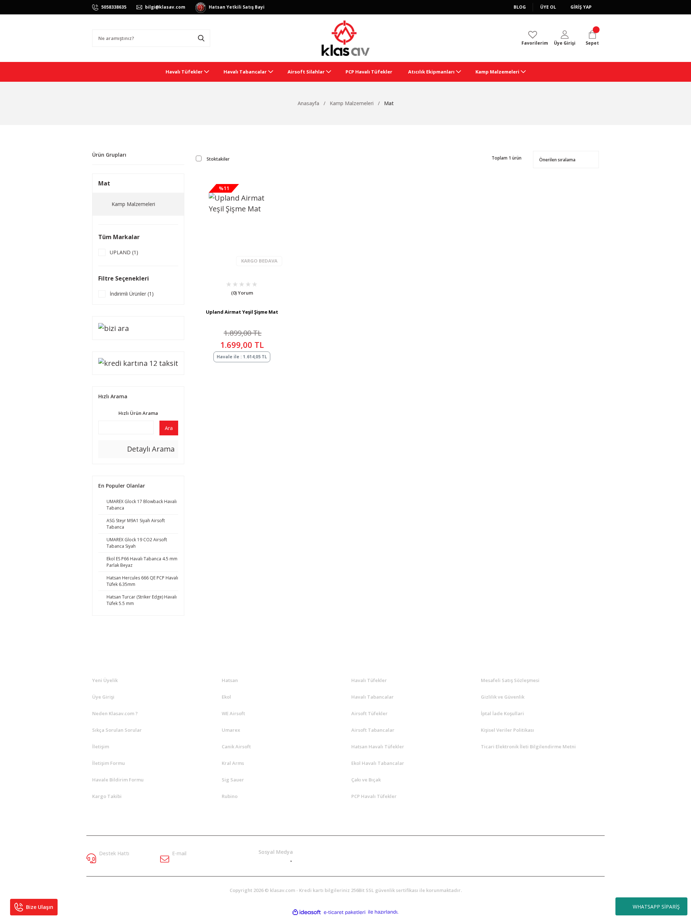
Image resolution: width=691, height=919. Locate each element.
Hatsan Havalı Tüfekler (377, 746)
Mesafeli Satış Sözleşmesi (510, 680)
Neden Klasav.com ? (115, 713)
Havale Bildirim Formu (118, 779)
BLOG (520, 7)
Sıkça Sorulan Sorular (117, 730)
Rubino (230, 796)
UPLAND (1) (124, 252)
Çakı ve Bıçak (366, 779)
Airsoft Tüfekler (369, 713)
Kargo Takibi (107, 796)
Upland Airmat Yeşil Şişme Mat (242, 312)
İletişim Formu (108, 763)
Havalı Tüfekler (369, 680)
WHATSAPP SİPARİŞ (656, 906)
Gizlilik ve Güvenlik (502, 697)
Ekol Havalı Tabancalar (377, 763)
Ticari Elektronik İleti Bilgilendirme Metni (528, 746)
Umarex (231, 730)
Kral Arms (233, 763)
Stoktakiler (218, 159)
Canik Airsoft (236, 746)
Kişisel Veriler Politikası (507, 730)
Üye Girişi (103, 697)
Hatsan (230, 680)
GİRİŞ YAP (581, 7)
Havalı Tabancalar (372, 697)
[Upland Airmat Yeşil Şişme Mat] (242, 226)
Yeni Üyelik (105, 680)
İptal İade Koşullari (502, 713)
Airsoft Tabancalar (372, 730)
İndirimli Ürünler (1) (132, 293)
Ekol (226, 697)
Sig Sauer (233, 779)
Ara (169, 428)
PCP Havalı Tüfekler (374, 796)
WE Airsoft (233, 713)
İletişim (100, 746)
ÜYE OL (548, 7)
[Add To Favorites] (224, 294)
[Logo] (345, 38)
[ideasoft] (306, 911)
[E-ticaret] (345, 911)
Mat (389, 103)
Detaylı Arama (150, 449)
